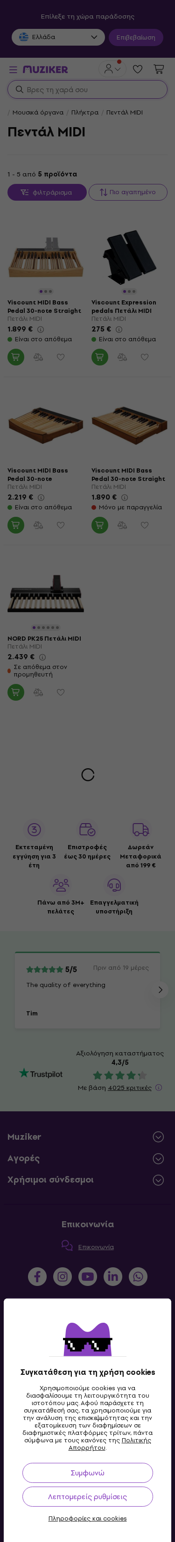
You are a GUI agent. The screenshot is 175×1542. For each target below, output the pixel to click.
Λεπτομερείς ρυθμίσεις (87, 1496)
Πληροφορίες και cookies (88, 1518)
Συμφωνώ (87, 1473)
